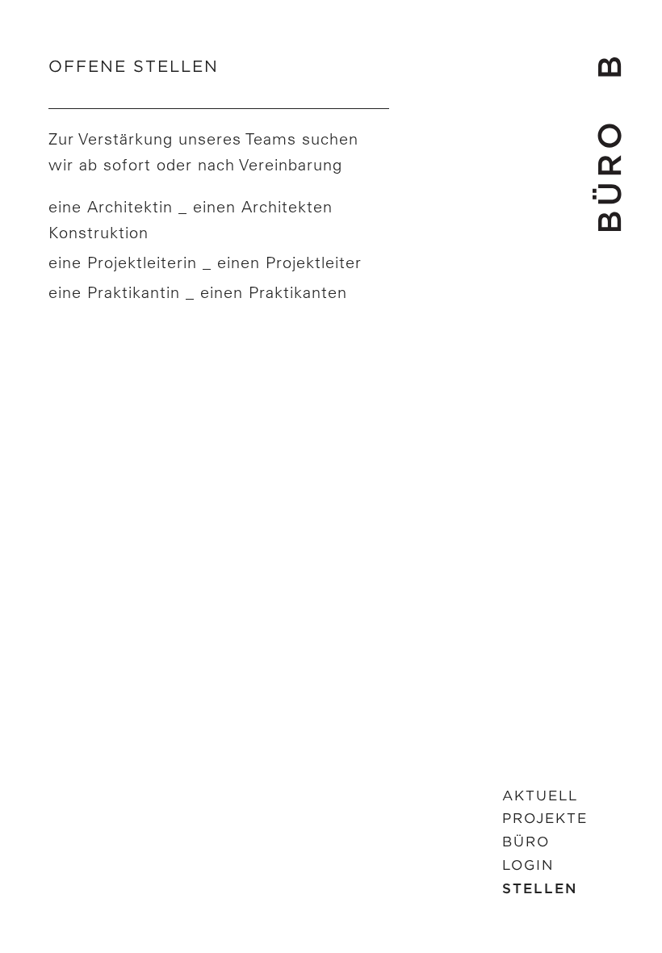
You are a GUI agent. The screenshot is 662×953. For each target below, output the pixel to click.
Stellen (539, 888)
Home (607, 144)
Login (528, 865)
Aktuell (540, 795)
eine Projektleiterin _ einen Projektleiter (205, 262)
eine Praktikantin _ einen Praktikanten (197, 292)
